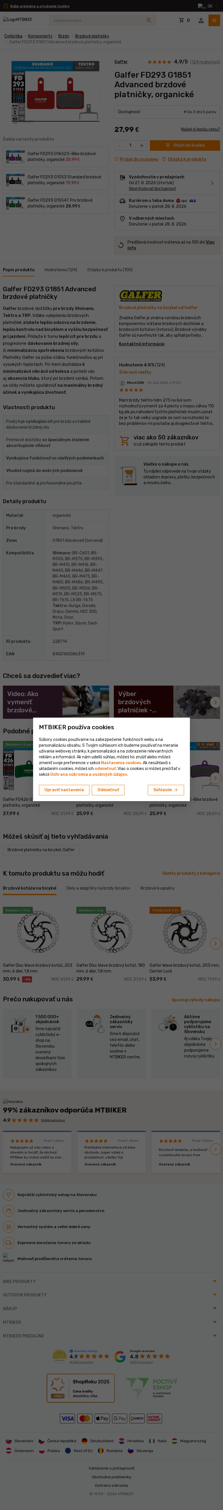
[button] (105, 768)
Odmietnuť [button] (108, 789)
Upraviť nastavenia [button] (64, 789)
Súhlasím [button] (166, 790)
